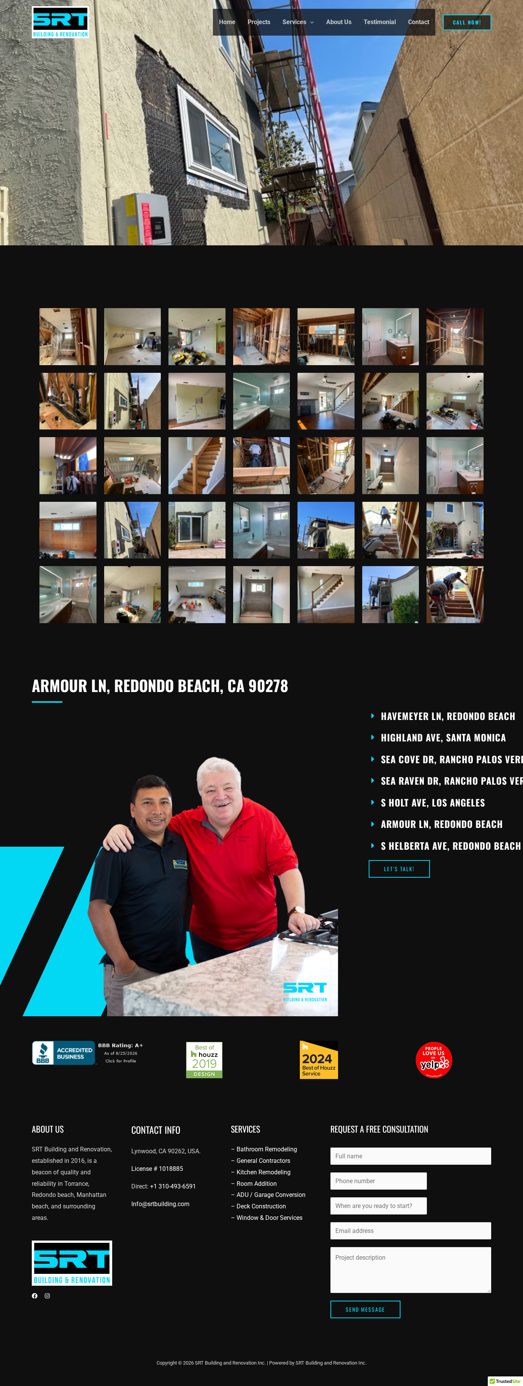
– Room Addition (254, 1183)
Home (227, 22)
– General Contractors (260, 1160)
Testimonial (380, 22)
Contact (418, 22)
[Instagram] (47, 1296)
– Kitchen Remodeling (261, 1172)
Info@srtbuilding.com (160, 1204)
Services (294, 22)
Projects (259, 22)
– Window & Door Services (266, 1217)
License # (157, 1168)
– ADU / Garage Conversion (268, 1194)
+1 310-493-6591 (173, 1186)
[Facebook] (35, 1296)
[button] (310, 22)
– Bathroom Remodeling (264, 1149)
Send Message (365, 1309)
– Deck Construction (258, 1206)
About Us (338, 22)
